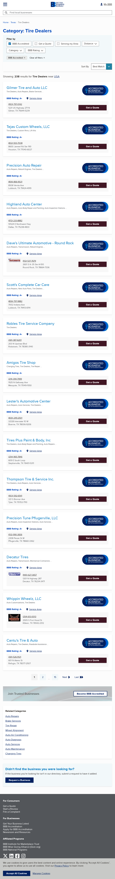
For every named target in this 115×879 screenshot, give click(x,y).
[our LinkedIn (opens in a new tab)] (11, 857)
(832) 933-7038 (15, 143)
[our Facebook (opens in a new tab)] (17, 857)
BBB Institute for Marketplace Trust (21, 844)
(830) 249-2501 (15, 418)
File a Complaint (11, 811)
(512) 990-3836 (15, 534)
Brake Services (13, 721)
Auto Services (12, 744)
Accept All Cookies (16, 873)
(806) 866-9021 (15, 182)
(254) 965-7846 (15, 457)
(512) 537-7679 (29, 261)
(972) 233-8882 (15, 220)
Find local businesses (21, 12)
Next (64, 677)
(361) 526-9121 (14, 657)
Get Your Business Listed (16, 823)
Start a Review (10, 809)
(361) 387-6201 (15, 340)
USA (56, 76)
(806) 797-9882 (15, 301)
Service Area (35, 98)
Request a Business (19, 780)
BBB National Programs (15, 849)
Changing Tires (13, 753)
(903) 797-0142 (15, 104)
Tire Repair (11, 725)
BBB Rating (34, 50)
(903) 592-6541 (15, 496)
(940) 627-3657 (30, 575)
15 (56, 677)
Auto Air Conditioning (16, 735)
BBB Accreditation (12, 826)
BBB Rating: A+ (14, 295)
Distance (88, 43)
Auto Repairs (12, 716)
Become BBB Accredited (90, 693)
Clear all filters (36, 57)
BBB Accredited (20, 43)
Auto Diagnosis (13, 739)
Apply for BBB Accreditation (17, 829)
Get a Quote (45, 43)
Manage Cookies (41, 873)
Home (6, 22)
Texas (13, 22)
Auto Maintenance (15, 749)
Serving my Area (69, 43)
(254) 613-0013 (29, 616)
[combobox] (101, 66)
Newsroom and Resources (16, 832)
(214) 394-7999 (15, 379)
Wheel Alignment (14, 730)
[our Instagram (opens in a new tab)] (23, 857)
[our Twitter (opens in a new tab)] (5, 857)
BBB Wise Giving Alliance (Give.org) (21, 847)
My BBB (108, 4)
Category (13, 50)
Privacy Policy (62, 865)
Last (77, 677)
